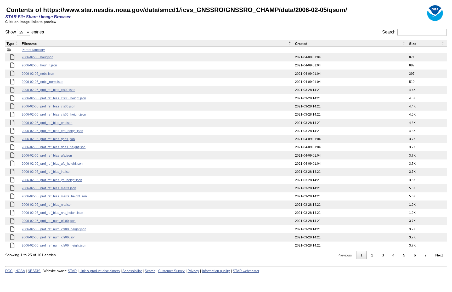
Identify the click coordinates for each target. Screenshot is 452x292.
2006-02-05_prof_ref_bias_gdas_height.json (54, 147)
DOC (9, 271)
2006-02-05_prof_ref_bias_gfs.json (47, 155)
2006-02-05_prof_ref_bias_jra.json (46, 172)
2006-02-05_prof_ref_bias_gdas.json (48, 139)
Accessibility (132, 271)
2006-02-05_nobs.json (38, 74)
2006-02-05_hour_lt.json (39, 65)
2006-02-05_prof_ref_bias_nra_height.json (52, 213)
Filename (29, 44)
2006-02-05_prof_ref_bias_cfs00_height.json (54, 98)
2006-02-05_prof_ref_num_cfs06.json (49, 237)
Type (10, 44)
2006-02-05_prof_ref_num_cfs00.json (49, 221)
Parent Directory (33, 50)
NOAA (20, 271)
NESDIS (34, 271)
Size (412, 44)
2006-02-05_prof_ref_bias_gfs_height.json (52, 163)
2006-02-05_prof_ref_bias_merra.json (49, 188)
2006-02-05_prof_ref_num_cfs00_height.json (54, 229)
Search (150, 271)
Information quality (216, 271)
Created (301, 44)
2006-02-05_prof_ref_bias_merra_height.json (54, 196)
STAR (72, 271)
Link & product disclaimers (100, 271)
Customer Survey (171, 271)
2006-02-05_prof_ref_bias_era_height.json (52, 131)
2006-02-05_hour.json (37, 57)
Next (439, 255)
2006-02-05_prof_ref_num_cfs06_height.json (54, 245)
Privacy (193, 271)
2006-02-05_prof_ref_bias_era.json (47, 123)
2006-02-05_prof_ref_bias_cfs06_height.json (54, 114)
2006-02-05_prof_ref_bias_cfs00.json (48, 90)
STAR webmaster (246, 271)
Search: (389, 32)
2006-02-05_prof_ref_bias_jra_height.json (52, 180)
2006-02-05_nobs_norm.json (42, 82)
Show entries (24, 32)
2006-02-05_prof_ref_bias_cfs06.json (48, 106)
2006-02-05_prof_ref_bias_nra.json (47, 205)
